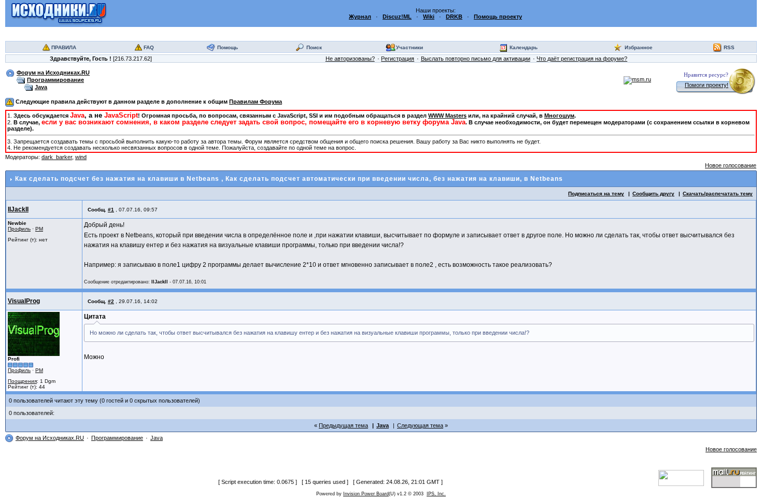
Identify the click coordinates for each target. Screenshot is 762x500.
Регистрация (397, 58)
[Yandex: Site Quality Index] (684, 477)
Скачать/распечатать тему (718, 193)
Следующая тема (420, 425)
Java (41, 87)
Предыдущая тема (343, 425)
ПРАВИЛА (63, 47)
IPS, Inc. (436, 493)
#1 (111, 209)
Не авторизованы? (350, 58)
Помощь (227, 47)
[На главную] (58, 13)
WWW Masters (447, 115)
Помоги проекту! (706, 85)
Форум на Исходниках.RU (53, 72)
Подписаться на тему (596, 193)
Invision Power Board (366, 493)
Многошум (559, 115)
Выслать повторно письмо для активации (475, 58)
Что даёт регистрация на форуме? (582, 58)
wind (81, 157)
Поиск (314, 47)
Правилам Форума (255, 101)
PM (39, 229)
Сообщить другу (653, 193)
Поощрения (22, 381)
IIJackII (18, 209)
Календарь (524, 47)
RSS (729, 47)
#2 (111, 301)
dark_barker (56, 157)
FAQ (149, 47)
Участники (409, 47)
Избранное (639, 47)
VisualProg (24, 301)
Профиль (19, 229)
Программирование (55, 80)
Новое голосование (730, 165)
